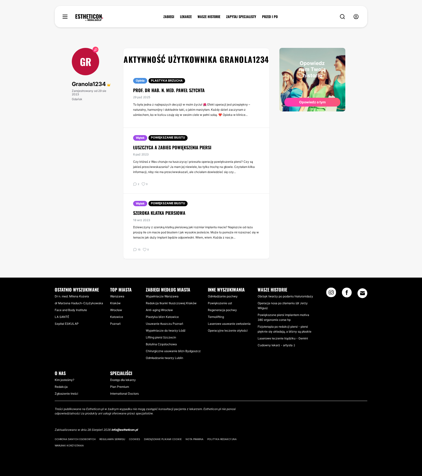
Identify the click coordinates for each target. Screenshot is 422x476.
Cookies (134, 439)
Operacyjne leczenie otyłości (228, 330)
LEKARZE (186, 16)
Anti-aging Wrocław (159, 310)
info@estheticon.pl (124, 430)
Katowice (116, 317)
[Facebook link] (347, 294)
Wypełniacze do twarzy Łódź (166, 330)
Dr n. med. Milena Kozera (72, 296)
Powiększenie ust (220, 303)
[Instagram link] (331, 294)
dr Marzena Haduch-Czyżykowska (79, 303)
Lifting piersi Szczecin (161, 337)
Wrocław (116, 310)
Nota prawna (194, 439)
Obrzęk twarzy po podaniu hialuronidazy (285, 296)
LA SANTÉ (62, 317)
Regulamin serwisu (112, 439)
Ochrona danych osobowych (75, 439)
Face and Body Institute (71, 310)
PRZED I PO (270, 16)
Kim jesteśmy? (64, 380)
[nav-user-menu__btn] (356, 17)
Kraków (115, 303)
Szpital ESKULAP (67, 323)
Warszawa (117, 296)
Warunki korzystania (69, 445)
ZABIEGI (168, 16)
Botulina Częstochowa (161, 344)
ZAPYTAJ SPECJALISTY (241, 16)
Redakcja (61, 387)
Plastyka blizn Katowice (162, 317)
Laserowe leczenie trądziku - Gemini (283, 338)
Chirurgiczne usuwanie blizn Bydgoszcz (173, 351)
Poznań (115, 323)
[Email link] (362, 293)
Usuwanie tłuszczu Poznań (164, 323)
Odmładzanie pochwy (223, 296)
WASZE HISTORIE (209, 16)
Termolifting (216, 317)
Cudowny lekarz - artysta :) (276, 345)
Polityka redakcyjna (222, 439)
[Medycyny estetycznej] (89, 17)
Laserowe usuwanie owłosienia (229, 323)
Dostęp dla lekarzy (123, 380)
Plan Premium (119, 387)
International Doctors (124, 393)
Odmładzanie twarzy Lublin (164, 358)
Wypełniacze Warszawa (162, 296)
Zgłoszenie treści (66, 393)
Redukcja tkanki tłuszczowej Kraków (171, 303)
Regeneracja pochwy (222, 310)
